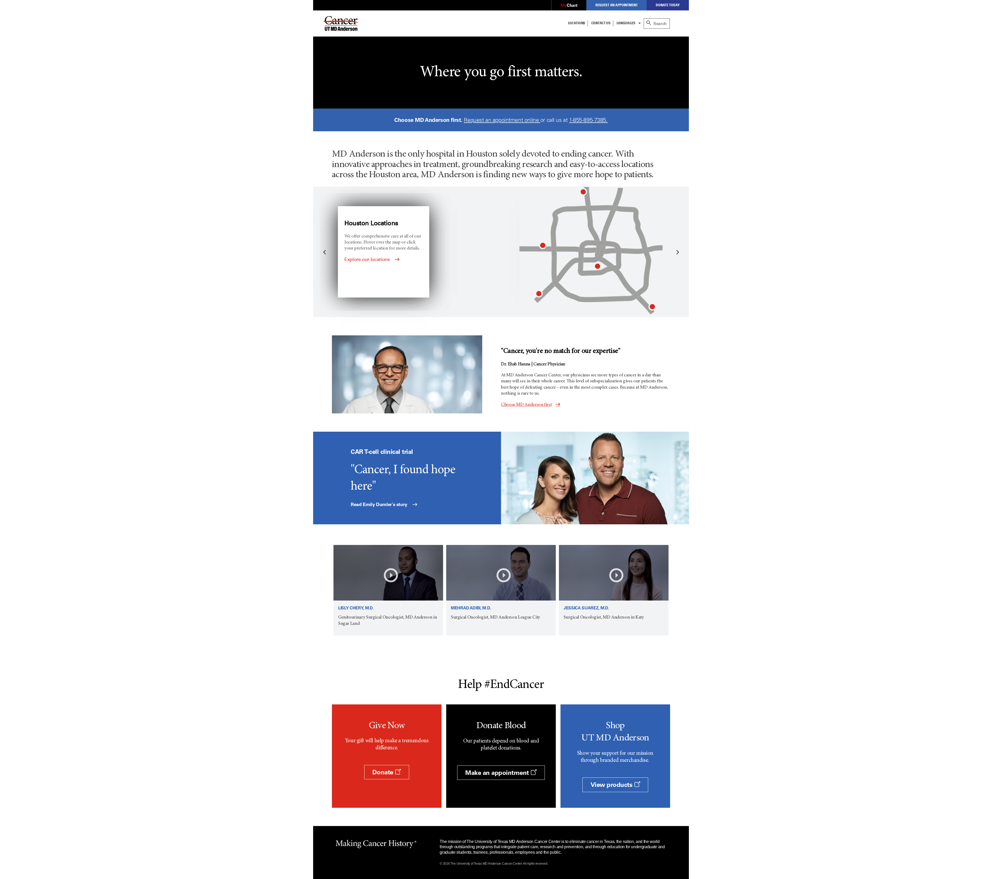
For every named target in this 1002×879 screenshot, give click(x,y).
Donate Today (668, 5)
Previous (325, 252)
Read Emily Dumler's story (380, 504)
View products (612, 784)
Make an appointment (497, 772)
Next (677, 252)
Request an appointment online (502, 120)
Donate (383, 772)
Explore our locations (367, 259)
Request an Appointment (616, 5)
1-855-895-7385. (588, 120)
